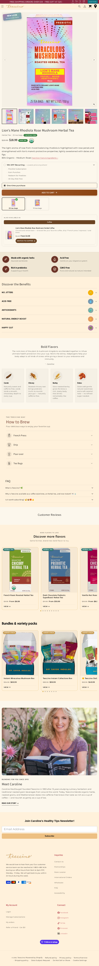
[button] (79, 6)
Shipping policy (21, 960)
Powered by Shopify (34, 958)
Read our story (9, 803)
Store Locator (60, 872)
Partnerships (59, 867)
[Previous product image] (5, 60)
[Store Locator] (95, 6)
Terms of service (80, 958)
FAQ (56, 888)
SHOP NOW (93, 1)
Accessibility (59, 893)
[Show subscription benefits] (93, 164)
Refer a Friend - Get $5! (15, 927)
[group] (9, 116)
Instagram (63, 918)
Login (8, 912)
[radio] (13, 203)
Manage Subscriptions (15, 917)
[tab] (49, 222)
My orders (10, 922)
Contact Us (59, 862)
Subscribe (49, 836)
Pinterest (62, 929)
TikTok (61, 923)
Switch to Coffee (25, 241)
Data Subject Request (40, 960)
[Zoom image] (94, 104)
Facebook (62, 913)
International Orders (63, 877)
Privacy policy (65, 958)
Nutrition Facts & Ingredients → (45, 158)
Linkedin (62, 934)
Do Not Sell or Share (61, 960)
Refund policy (51, 958)
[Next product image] (94, 60)
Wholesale (58, 883)
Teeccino (21, 958)
